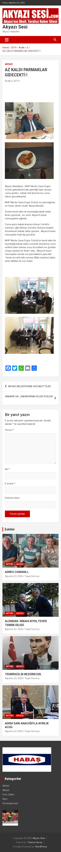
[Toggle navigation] (6, 39)
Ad (7, 469)
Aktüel (10, 564)
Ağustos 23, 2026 (14, 576)
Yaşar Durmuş (32, 576)
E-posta (10, 483)
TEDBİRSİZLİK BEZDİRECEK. (23, 674)
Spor (4, 798)
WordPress (41, 846)
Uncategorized (10, 803)
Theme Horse (34, 842)
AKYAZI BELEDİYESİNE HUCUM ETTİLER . (30, 386)
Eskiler (10, 529)
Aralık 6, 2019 (12, 81)
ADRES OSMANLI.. (17, 572)
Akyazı (9, 64)
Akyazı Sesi (14, 27)
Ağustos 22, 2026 (14, 629)
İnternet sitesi (12, 497)
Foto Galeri (8, 794)
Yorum (9, 430)
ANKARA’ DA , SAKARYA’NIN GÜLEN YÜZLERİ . (29, 398)
